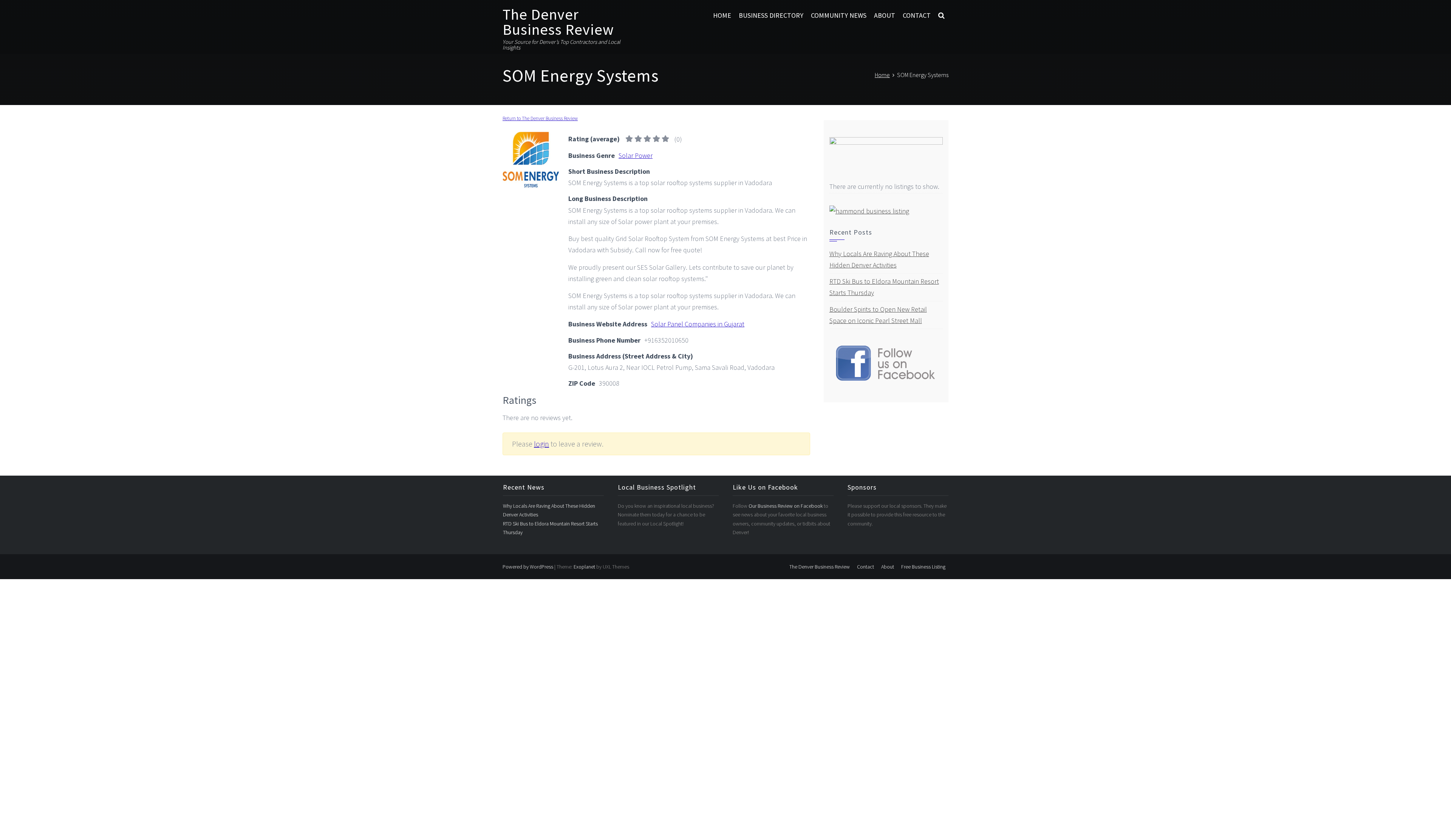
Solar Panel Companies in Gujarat (697, 324)
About (884, 15)
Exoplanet (584, 566)
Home (722, 15)
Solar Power (636, 155)
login (541, 443)
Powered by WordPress (528, 566)
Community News (838, 15)
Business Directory (771, 15)
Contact (917, 15)
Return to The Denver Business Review (540, 118)
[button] (941, 15)
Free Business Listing (923, 566)
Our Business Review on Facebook (786, 505)
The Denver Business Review (558, 22)
